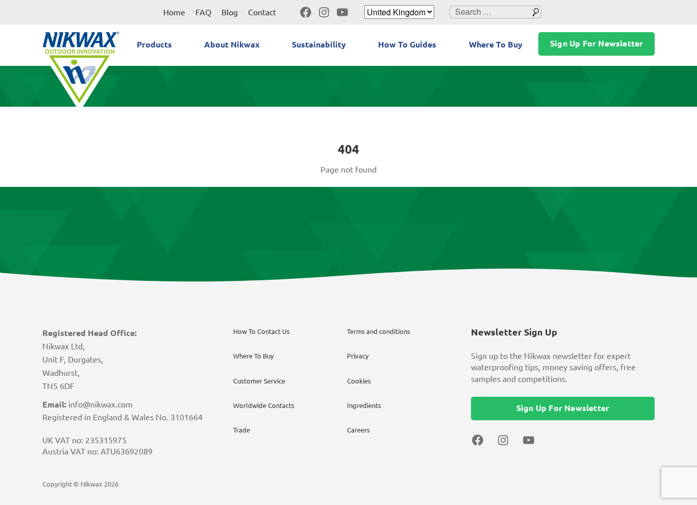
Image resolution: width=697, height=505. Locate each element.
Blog (229, 12)
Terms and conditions (378, 331)
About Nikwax (232, 44)
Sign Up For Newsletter (596, 43)
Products (154, 44)
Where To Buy (495, 44)
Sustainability (319, 44)
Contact (262, 12)
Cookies (359, 380)
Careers (358, 430)
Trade (241, 430)
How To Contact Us (261, 331)
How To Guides (407, 44)
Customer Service (259, 380)
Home (174, 12)
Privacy (357, 355)
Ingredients (364, 405)
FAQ (203, 12)
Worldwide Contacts (263, 405)
